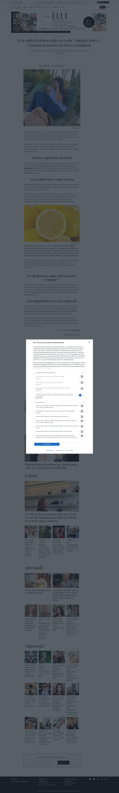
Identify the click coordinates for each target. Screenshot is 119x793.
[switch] (81, 376)
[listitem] (59, 373)
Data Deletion (49, 450)
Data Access (59, 450)
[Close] (89, 342)
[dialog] (59, 396)
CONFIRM (47, 444)
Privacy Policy (69, 450)
